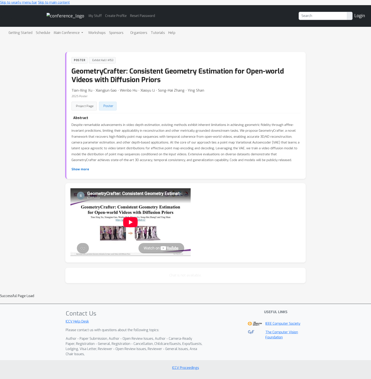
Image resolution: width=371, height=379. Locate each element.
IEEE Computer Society (282, 323)
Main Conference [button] (67, 32)
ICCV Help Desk (77, 321)
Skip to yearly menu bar (18, 2)
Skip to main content (54, 2)
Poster (108, 106)
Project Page (85, 106)
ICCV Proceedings (185, 367)
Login (359, 16)
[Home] (65, 16)
